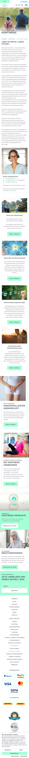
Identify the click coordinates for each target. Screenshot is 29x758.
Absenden (14, 590)
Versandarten (14, 697)
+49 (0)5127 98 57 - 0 (11, 178)
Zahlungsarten (14, 670)
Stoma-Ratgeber (14, 648)
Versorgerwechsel (14, 640)
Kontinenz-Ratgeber (14, 651)
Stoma (14, 601)
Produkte (14, 598)
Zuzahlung (14, 632)
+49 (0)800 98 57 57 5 (11, 180)
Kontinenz (14, 604)
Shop (5, 1)
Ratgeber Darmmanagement (14, 654)
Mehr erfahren (14, 234)
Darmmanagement (14, 607)
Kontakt (14, 621)
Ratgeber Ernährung (14, 656)
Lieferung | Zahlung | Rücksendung (14, 637)
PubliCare (14, 615)
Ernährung (15, 609)
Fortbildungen (24, 1)
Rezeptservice (14, 629)
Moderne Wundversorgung (14, 659)
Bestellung (14, 624)
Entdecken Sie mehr (10, 526)
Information (14, 645)
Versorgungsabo (14, 635)
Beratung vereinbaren (14, 643)
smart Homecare (14, 662)
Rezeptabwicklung (14, 627)
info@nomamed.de (11, 182)
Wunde (14, 612)
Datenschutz (15, 756)
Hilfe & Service (14, 618)
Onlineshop (12, 190)
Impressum (23, 756)
